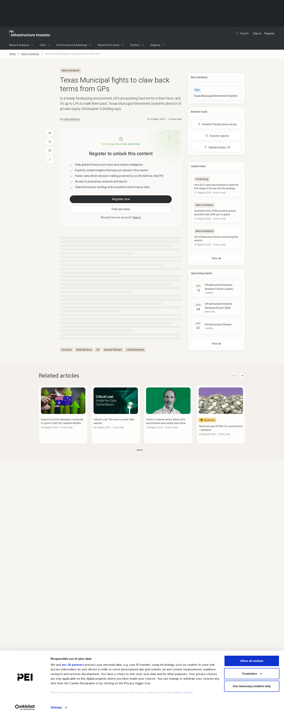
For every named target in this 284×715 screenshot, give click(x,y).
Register (269, 33)
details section (182, 692)
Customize (249, 673)
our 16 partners (73, 664)
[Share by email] (50, 150)
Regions (155, 45)
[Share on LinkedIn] (50, 133)
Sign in (257, 33)
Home (12, 54)
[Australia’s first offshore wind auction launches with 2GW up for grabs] (216, 211)
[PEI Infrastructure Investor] (29, 33)
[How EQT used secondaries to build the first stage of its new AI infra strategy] (216, 185)
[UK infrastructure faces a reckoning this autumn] (216, 237)
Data (43, 45)
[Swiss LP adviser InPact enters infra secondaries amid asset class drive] (168, 414)
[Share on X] (50, 142)
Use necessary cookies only (252, 686)
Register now (121, 199)
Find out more (120, 209)
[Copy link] (50, 159)
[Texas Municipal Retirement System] (216, 92)
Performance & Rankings (72, 45)
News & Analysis (19, 45)
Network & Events (108, 45)
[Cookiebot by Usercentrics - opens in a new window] (25, 707)
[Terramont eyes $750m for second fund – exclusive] (221, 414)
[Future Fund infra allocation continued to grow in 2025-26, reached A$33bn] (63, 414)
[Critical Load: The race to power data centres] (116, 414)
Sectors (135, 45)
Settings (56, 707)
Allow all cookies (251, 660)
